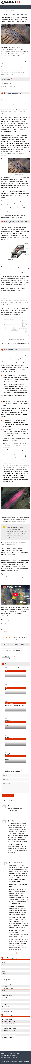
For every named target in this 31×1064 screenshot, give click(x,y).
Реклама (19, 1053)
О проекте (3, 1053)
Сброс (14, 656)
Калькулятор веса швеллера (9, 1028)
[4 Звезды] (9, 637)
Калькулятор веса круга (8, 1037)
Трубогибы (4, 990)
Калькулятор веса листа (8, 1032)
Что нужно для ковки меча (8, 86)
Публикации (13, 1055)
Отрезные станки (6, 993)
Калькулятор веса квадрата (9, 1035)
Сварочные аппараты (7, 984)
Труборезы (4, 1004)
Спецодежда (5, 1009)
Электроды (4, 986)
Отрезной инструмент (7, 988)
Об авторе (4, 632)
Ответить (11, 814)
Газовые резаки (6, 999)
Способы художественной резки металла (14, 705)
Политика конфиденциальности (9, 1057)
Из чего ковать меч (6, 83)
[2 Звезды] (6, 637)
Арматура (4, 966)
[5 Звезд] (11, 637)
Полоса (3, 969)
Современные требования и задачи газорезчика (13, 724)
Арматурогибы (5, 1006)
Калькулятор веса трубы (8, 1019)
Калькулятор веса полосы (8, 1030)
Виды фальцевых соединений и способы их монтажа (15, 758)
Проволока (4, 975)
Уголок (3, 971)
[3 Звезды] (8, 637)
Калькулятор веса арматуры (9, 1023)
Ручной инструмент (7, 1011)
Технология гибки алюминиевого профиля (15, 741)
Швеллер (4, 973)
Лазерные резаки (6, 1002)
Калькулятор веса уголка (8, 1021)
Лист (3, 964)
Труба (3, 962)
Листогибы (4, 997)
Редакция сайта (11, 1053)
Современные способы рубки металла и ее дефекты (15, 673)
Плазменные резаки (7, 995)
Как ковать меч (5, 89)
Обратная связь (5, 1055)
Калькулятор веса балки (8, 1026)
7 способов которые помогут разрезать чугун (14, 690)
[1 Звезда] (5, 637)
